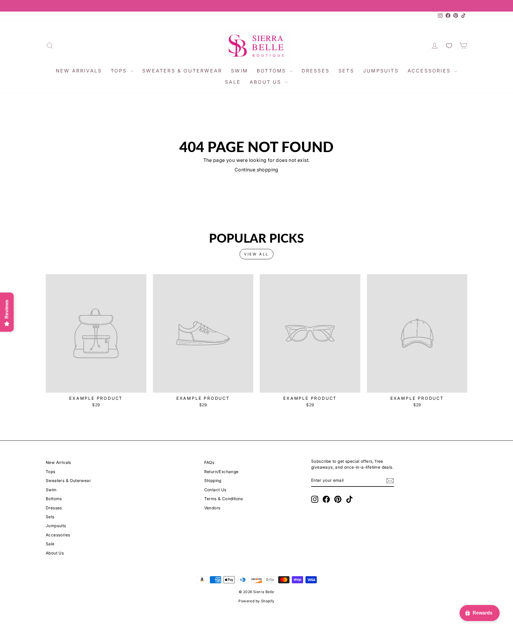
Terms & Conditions (223, 498)
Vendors (212, 507)
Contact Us (215, 489)
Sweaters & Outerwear (182, 71)
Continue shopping (256, 170)
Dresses (316, 71)
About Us (267, 82)
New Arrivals (79, 71)
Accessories (430, 71)
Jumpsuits (381, 71)
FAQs (209, 462)
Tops (120, 71)
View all (256, 254)
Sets (346, 71)
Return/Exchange (221, 471)
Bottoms (272, 71)
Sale (233, 82)
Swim (239, 71)
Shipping (212, 480)
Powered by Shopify (256, 601)
